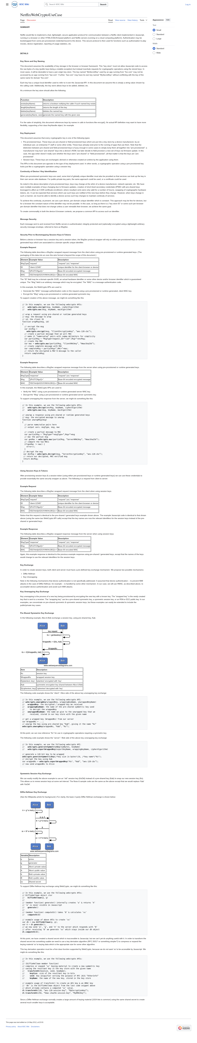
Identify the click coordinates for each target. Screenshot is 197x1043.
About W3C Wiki (23, 1027)
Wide (158, 53)
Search (103, 4)
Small (158, 30)
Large (158, 38)
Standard (160, 34)
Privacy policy (11, 1027)
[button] (7, 4)
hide (168, 20)
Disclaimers (35, 1027)
